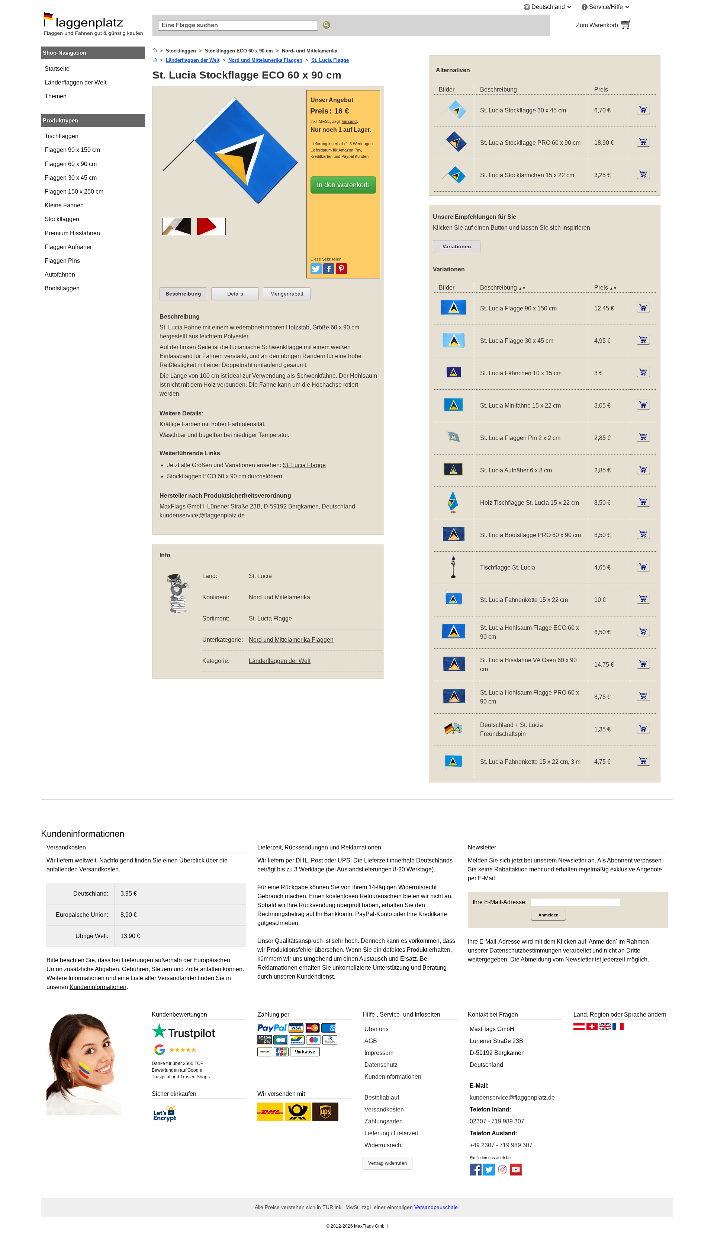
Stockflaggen (62, 219)
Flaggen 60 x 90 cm (71, 164)
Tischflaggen (61, 136)
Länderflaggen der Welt (75, 82)
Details (235, 294)
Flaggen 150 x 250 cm (74, 191)
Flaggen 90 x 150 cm (72, 150)
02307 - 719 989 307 (497, 1121)
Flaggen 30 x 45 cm (71, 178)
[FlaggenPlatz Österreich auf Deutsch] (579, 1028)
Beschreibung (183, 294)
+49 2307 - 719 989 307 (501, 1145)
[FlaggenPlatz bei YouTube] (516, 1173)
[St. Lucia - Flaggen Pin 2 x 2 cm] (453, 449)
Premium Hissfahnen (72, 233)
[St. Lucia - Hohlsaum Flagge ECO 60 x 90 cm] (453, 643)
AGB (370, 1041)
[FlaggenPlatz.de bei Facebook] (476, 1173)
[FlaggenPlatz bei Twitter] (489, 1173)
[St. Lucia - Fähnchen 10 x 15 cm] (453, 384)
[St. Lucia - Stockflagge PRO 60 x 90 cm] (453, 154)
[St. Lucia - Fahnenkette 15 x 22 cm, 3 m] (453, 773)
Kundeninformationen (392, 1077)
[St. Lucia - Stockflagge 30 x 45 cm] (453, 122)
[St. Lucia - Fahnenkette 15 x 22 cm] (453, 611)
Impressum (378, 1053)
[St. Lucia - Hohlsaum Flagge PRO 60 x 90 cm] (453, 708)
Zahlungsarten (383, 1121)
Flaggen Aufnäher (68, 247)
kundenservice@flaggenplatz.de (202, 515)
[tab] (183, 294)
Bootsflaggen (62, 288)
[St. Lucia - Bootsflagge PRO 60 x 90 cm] (453, 546)
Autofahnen (60, 274)
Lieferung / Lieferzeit (391, 1133)
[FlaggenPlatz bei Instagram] (502, 1173)
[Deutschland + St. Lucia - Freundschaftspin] (453, 740)
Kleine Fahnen (64, 205)
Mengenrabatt (286, 294)
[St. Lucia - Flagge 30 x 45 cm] (453, 352)
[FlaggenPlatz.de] (93, 25)
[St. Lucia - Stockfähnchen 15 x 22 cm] (453, 187)
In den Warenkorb (343, 185)
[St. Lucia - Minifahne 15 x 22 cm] (453, 417)
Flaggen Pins (62, 261)
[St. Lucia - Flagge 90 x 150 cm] (453, 319)
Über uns (376, 1029)
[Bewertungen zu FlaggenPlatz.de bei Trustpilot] (183, 1037)
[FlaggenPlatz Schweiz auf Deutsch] (592, 1028)
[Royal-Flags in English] (605, 1028)
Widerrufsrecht (383, 1145)
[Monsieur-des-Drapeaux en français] (618, 1028)
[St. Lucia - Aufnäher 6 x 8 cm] (453, 481)
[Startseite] (154, 51)
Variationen (457, 246)
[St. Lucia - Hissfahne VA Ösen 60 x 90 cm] (453, 676)
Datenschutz (381, 1065)
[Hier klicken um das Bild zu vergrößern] (231, 213)
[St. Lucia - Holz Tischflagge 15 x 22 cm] (453, 514)
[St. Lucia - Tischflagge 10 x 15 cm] (453, 578)
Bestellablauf (381, 1097)
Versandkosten (384, 1109)
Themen (56, 96)
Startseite (57, 69)
